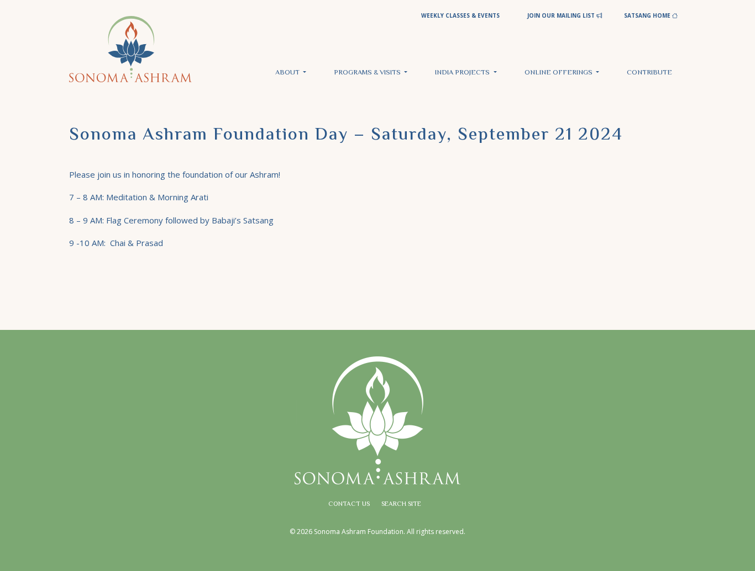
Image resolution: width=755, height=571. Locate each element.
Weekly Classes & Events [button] (460, 15)
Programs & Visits (368, 72)
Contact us (349, 504)
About (288, 72)
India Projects (463, 72)
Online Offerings (559, 72)
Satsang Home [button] (648, 15)
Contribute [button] (649, 72)
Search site (401, 504)
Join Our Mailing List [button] (561, 15)
